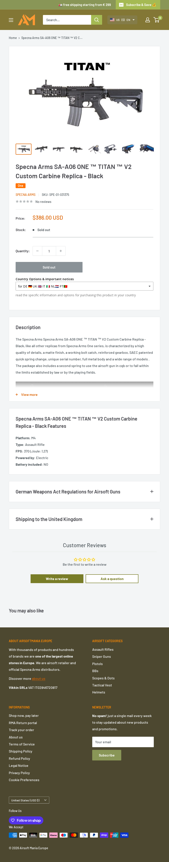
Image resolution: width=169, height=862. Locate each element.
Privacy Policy (19, 773)
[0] (156, 19)
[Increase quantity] (60, 251)
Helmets (98, 692)
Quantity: (23, 251)
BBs (95, 671)
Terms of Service (22, 744)
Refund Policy (19, 758)
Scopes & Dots (103, 678)
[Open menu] (11, 20)
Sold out (49, 267)
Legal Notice (18, 765)
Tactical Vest (102, 685)
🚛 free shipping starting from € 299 (84, 5)
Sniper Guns (101, 656)
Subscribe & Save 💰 (141, 5)
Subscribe (107, 755)
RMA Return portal (23, 723)
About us (16, 737)
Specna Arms (25, 194)
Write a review (57, 579)
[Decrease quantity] (37, 251)
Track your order (21, 730)
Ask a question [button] (112, 579)
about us (38, 678)
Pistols (97, 664)
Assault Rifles (103, 649)
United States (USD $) (25, 800)
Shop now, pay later (24, 715)
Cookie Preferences (24, 780)
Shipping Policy (20, 751)
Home (13, 38)
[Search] (96, 20)
